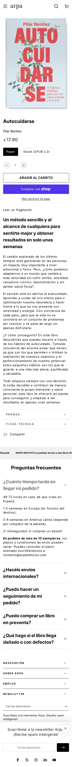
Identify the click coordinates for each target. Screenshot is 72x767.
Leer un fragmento (17, 210)
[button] (56, 6)
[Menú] (5, 6)
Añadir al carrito (36, 178)
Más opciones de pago (36, 198)
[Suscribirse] (66, 706)
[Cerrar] (65, 728)
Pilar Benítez (12, 131)
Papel (10, 151)
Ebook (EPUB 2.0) (36, 151)
